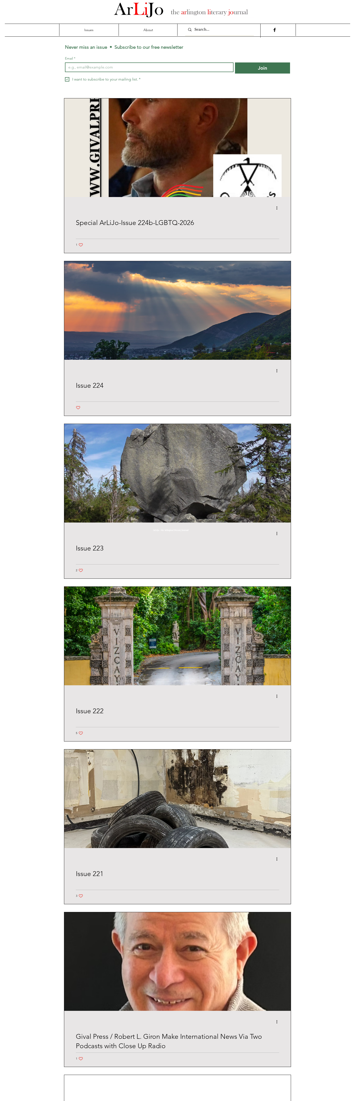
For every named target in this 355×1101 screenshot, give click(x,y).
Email (70, 58)
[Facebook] (274, 30)
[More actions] (278, 208)
